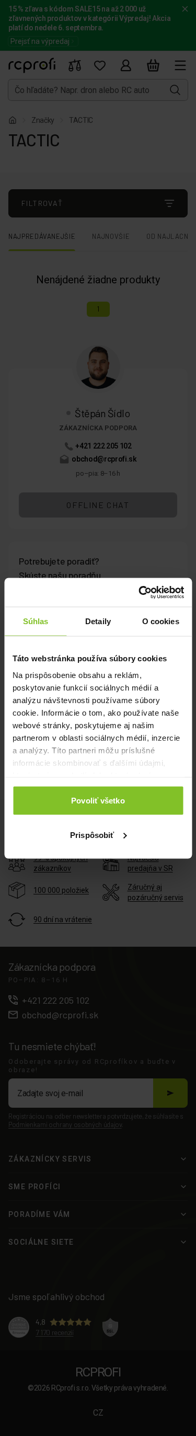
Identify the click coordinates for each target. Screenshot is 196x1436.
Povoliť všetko (97, 800)
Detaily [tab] (98, 621)
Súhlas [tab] (36, 621)
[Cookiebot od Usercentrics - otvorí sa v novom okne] (139, 592)
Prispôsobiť (92, 834)
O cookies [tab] (160, 621)
